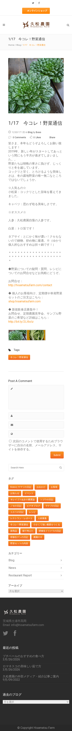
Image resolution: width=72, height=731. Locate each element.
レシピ (32, 512)
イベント (29, 493)
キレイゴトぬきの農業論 (22, 499)
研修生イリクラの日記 (50, 531)
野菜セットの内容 (19, 543)
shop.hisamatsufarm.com (24, 301)
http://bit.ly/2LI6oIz (21, 321)
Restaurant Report (20, 575)
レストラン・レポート (21, 518)
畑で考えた (27, 531)
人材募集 (42, 518)
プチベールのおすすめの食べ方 (23, 656)
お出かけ (41, 487)
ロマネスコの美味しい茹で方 (22, 666)
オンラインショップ (37, 10)
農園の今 (37, 537)
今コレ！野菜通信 (19, 357)
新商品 (13, 531)
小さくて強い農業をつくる (46, 524)
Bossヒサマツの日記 (20, 487)
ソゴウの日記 (46, 499)
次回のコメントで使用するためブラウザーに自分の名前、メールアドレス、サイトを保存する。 (35, 445)
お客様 (54, 487)
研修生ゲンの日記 (19, 537)
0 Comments (19, 137)
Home (11, 45)
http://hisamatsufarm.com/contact (30, 285)
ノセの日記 (15, 506)
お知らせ (14, 493)
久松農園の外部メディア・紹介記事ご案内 (31, 676)
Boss (38, 132)
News (12, 568)
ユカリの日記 (17, 512)
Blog (18, 45)
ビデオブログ (33, 506)
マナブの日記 (52, 506)
